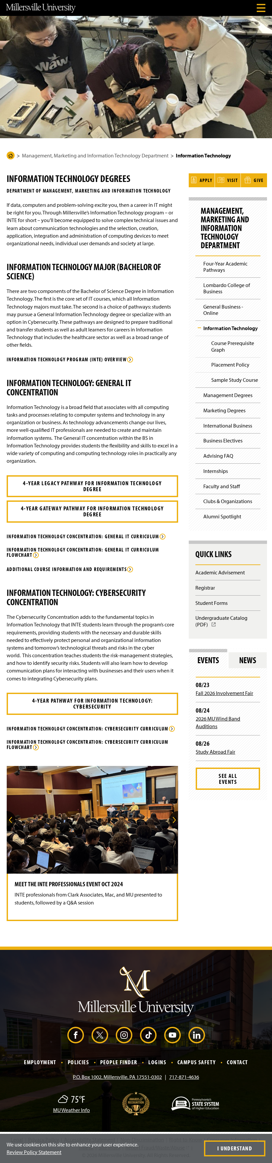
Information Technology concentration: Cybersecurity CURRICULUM (87, 729)
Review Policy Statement (34, 1152)
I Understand (234, 1148)
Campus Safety (196, 1062)
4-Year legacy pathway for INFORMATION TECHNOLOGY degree (92, 486)
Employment (40, 1062)
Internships (215, 471)
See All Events (228, 778)
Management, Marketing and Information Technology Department (95, 155)
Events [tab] (208, 660)
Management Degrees (227, 395)
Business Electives (222, 440)
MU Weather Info (71, 1110)
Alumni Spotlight (222, 516)
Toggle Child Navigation (199, 327)
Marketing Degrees (224, 410)
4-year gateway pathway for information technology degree (92, 511)
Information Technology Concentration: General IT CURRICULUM (83, 537)
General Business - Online (223, 309)
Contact (237, 1062)
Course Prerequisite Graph (232, 346)
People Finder (118, 1062)
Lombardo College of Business (226, 288)
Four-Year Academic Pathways (225, 266)
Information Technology (230, 328)
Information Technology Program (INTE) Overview (67, 360)
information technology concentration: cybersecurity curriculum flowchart (87, 744)
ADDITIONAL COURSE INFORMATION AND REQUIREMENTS (67, 569)
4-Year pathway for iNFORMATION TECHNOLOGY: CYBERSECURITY (92, 703)
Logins (157, 1062)
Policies (78, 1062)
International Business (227, 425)
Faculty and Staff (221, 486)
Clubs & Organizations (227, 501)
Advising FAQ (218, 455)
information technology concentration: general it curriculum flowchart (83, 552)
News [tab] (247, 660)
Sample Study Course (234, 380)
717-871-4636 (184, 1077)
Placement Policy (230, 364)
